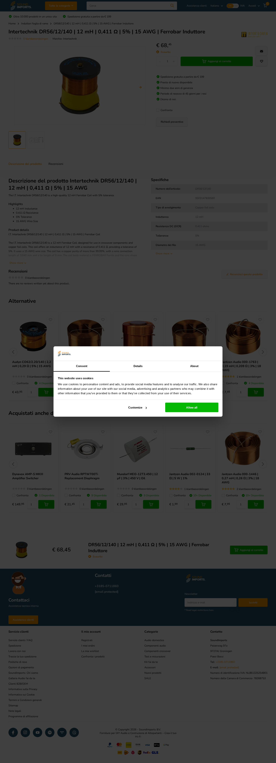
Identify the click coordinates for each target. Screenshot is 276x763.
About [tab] (194, 365)
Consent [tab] (81, 365)
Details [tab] (138, 365)
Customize (135, 407)
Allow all (191, 407)
